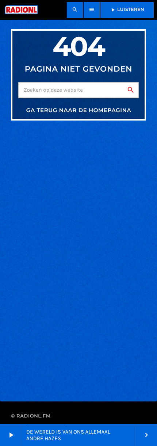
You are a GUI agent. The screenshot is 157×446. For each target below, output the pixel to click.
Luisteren (127, 10)
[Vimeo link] (20, 9)
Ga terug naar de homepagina (78, 110)
